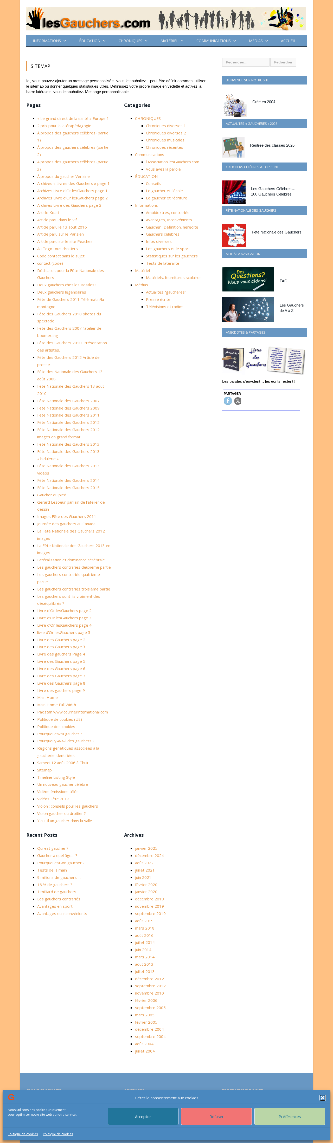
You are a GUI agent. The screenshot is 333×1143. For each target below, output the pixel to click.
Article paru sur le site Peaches (65, 241)
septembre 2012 (150, 985)
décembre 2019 (149, 898)
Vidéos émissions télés (58, 791)
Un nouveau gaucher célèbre (62, 784)
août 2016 (144, 935)
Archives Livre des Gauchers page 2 (69, 205)
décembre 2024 (149, 855)
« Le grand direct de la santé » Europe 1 (73, 118)
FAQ (283, 281)
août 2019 (144, 920)
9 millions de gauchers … (59, 877)
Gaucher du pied (51, 494)
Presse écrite (158, 299)
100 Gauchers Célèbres (271, 194)
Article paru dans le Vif (57, 219)
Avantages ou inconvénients (62, 913)
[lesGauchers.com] (166, 17)
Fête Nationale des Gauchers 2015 (68, 487)
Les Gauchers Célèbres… (273, 188)
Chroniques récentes (164, 147)
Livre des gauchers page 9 (61, 690)
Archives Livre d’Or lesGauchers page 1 (72, 190)
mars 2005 (145, 1014)
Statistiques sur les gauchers (172, 255)
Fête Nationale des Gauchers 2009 (68, 408)
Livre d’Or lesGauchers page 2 (64, 610)
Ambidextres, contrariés (167, 212)
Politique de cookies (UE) (59, 719)
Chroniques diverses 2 (166, 132)
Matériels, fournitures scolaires (174, 277)
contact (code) (50, 263)
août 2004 (144, 1043)
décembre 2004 (149, 1029)
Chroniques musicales (165, 139)
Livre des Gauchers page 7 (61, 675)
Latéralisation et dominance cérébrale (71, 559)
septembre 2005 (150, 1007)
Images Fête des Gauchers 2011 (66, 516)
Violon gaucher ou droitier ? (61, 813)
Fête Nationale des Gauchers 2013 (68, 444)
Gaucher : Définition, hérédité (172, 227)
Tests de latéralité (162, 263)
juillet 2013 (145, 971)
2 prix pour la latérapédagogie (64, 125)
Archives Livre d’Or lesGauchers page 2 (72, 197)
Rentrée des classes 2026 (272, 145)
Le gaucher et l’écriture (166, 197)
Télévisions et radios (164, 306)
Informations (47, 40)
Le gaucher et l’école (164, 190)
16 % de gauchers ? (54, 884)
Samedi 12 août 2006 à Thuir (63, 762)
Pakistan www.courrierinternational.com (72, 712)
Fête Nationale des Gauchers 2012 (68, 422)
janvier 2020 (146, 891)
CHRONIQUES (130, 40)
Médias (256, 40)
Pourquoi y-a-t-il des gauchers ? (65, 740)
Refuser (216, 1116)
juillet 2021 (145, 870)
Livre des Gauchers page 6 (61, 668)
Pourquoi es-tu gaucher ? (59, 733)
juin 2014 (143, 949)
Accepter (143, 1116)
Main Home (47, 697)
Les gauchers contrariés (58, 898)
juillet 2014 (145, 942)
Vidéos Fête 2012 (53, 798)
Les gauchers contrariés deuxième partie (74, 567)
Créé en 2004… (265, 102)
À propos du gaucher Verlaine (63, 176)
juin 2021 (143, 877)
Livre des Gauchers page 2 (61, 639)
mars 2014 (145, 956)
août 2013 (144, 964)
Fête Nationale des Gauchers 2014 (68, 480)
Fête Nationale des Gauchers (277, 232)
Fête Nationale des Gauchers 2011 (68, 415)
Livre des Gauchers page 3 (61, 646)
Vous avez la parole (163, 169)
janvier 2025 (146, 848)
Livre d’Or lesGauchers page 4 (64, 625)
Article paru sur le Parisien (60, 234)
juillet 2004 (145, 1051)
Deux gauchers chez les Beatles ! (66, 284)
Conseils (153, 183)
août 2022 (144, 862)
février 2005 (146, 1022)
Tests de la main (52, 870)
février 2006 (146, 1000)
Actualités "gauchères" (166, 292)
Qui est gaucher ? (52, 848)
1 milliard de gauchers (56, 891)
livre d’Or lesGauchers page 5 (63, 632)
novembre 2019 (149, 906)
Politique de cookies (23, 1134)
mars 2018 (145, 928)
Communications (213, 40)
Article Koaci (48, 212)
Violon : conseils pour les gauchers (67, 806)
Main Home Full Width (56, 704)
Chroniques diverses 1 (166, 125)
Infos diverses (159, 241)
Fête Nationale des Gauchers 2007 (68, 400)
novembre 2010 (149, 993)
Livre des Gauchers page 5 (61, 661)
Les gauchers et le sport (168, 248)
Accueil (288, 40)
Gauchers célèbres (163, 234)
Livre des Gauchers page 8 (61, 683)
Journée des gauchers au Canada (66, 523)
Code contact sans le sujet (61, 255)
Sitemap (44, 769)
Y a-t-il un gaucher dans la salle (64, 820)
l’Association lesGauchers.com (172, 161)
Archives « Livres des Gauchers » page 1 (73, 183)
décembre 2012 (149, 978)
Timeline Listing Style (56, 777)
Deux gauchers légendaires (61, 292)
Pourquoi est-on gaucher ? (61, 862)
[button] (322, 1097)
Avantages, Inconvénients (169, 219)
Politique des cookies (56, 726)
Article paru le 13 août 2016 (62, 227)
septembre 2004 (150, 1036)
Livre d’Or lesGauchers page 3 (64, 617)
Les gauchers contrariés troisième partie (73, 589)
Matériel (169, 40)
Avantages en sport (55, 906)
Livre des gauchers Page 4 (61, 654)
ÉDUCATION (89, 40)
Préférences (290, 1116)
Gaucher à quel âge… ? (57, 855)
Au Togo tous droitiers (57, 248)
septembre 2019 (150, 913)
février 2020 (146, 884)
